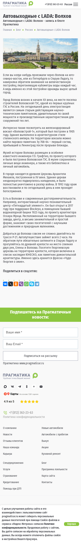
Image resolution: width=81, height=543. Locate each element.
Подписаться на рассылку (40, 356)
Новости (7, 434)
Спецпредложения (13, 463)
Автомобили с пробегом (55, 434)
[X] (10, 284)
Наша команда (11, 447)
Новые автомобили (52, 428)
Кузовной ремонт (51, 453)
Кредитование (11, 482)
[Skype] (31, 284)
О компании (10, 428)
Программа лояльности (54, 469)
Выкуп (45, 441)
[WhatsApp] (26, 284)
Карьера (7, 453)
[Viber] (21, 284)
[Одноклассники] (16, 284)
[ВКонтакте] (5, 284)
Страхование (10, 475)
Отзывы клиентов (13, 441)
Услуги (6, 469)
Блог (44, 463)
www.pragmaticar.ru (31, 363)
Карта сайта (48, 475)
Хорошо (71, 524)
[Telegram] (37, 284)
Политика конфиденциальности (24, 417)
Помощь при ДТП (12, 488)
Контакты (47, 482)
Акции (45, 447)
